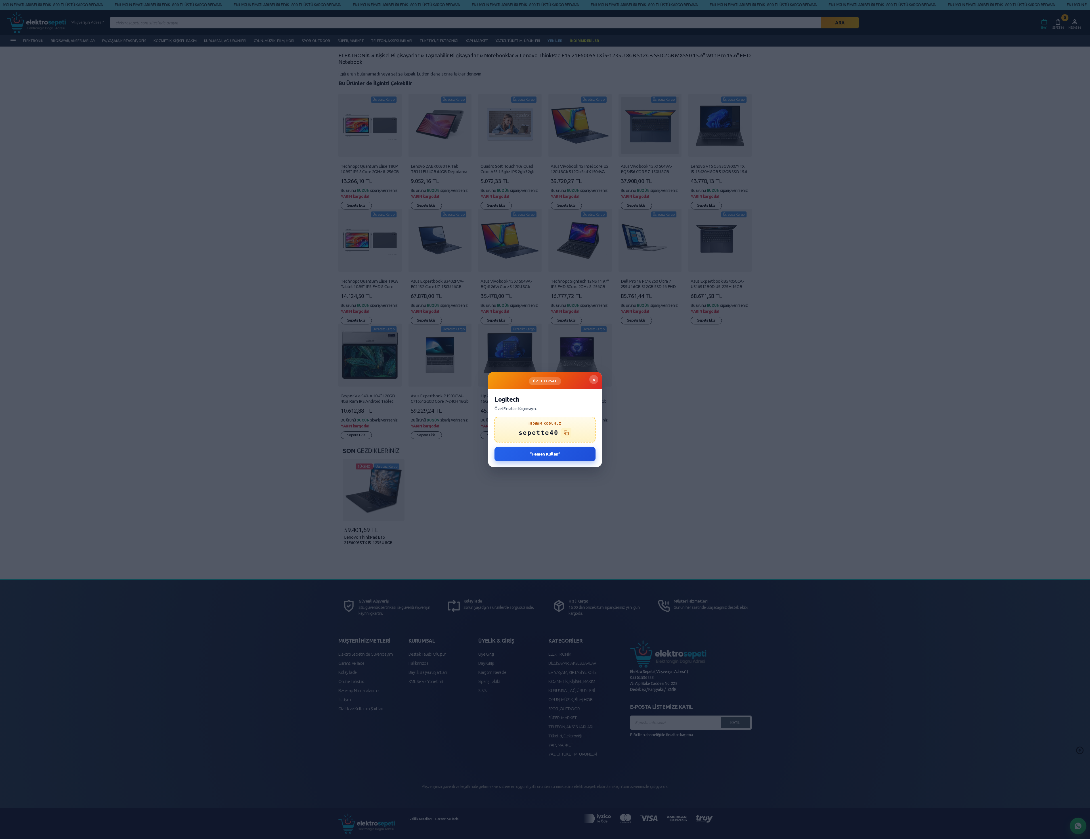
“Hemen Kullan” (545, 454)
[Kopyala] (566, 433)
